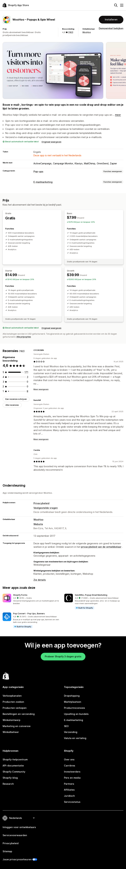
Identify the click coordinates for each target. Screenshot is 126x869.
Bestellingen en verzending (19, 714)
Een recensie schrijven (16, 399)
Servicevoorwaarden (15, 835)
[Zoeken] (115, 5)
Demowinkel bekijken (111, 28)
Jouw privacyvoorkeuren (17, 859)
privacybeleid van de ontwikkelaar (101, 546)
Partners (69, 783)
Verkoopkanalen (12, 695)
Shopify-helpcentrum (15, 759)
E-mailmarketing (42, 182)
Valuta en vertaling (75, 738)
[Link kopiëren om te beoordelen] (45, 350)
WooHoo (86, 32)
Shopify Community (14, 771)
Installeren (111, 19)
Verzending (70, 732)
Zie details (39, 579)
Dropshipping (72, 695)
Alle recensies (12, 405)
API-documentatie (13, 765)
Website (38, 524)
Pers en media (72, 777)
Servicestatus (72, 801)
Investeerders (72, 771)
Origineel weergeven (51, 142)
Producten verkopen (15, 707)
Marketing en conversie (17, 726)
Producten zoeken (13, 701)
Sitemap (7, 851)
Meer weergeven (41, 389)
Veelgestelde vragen (45, 507)
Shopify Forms (20, 595)
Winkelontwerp (11, 720)
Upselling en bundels (76, 714)
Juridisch (69, 795)
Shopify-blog (10, 777)
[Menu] (121, 5)
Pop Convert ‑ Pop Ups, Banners (29, 613)
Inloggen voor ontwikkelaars (19, 827)
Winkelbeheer (11, 732)
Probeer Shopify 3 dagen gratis (63, 656)
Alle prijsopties (23, 337)
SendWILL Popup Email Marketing (91, 595)
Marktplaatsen (72, 701)
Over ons (69, 759)
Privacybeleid (41, 503)
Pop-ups (38, 171)
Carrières (69, 765)
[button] (32, 599)
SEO (66, 726)
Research (8, 783)
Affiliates (69, 789)
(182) (70, 32)
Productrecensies (74, 707)
